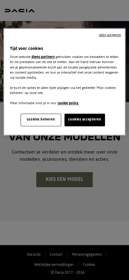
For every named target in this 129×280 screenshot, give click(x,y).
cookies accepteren (84, 119)
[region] (64, 81)
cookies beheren (41, 119)
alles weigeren (110, 35)
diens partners (43, 57)
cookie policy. (68, 103)
